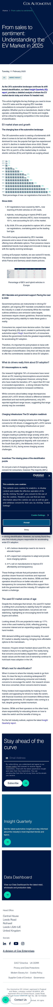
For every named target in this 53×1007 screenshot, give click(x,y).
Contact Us (20, 1000)
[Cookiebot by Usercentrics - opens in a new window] (33, 475)
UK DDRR (34, 963)
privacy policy (11, 766)
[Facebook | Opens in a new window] (10, 944)
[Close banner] (49, 476)
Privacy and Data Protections (26, 968)
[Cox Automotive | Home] (37, 4)
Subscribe (13, 783)
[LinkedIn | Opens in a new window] (4, 944)
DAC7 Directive (21, 963)
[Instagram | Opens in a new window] (22, 944)
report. (13, 723)
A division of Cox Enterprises (18, 951)
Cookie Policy (36, 973)
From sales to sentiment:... (22, 11)
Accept (27, 522)
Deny (26, 530)
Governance (39, 978)
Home (5, 11)
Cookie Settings (38, 515)
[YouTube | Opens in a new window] (16, 944)
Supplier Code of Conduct (20, 978)
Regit (20, 333)
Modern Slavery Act (19, 973)
